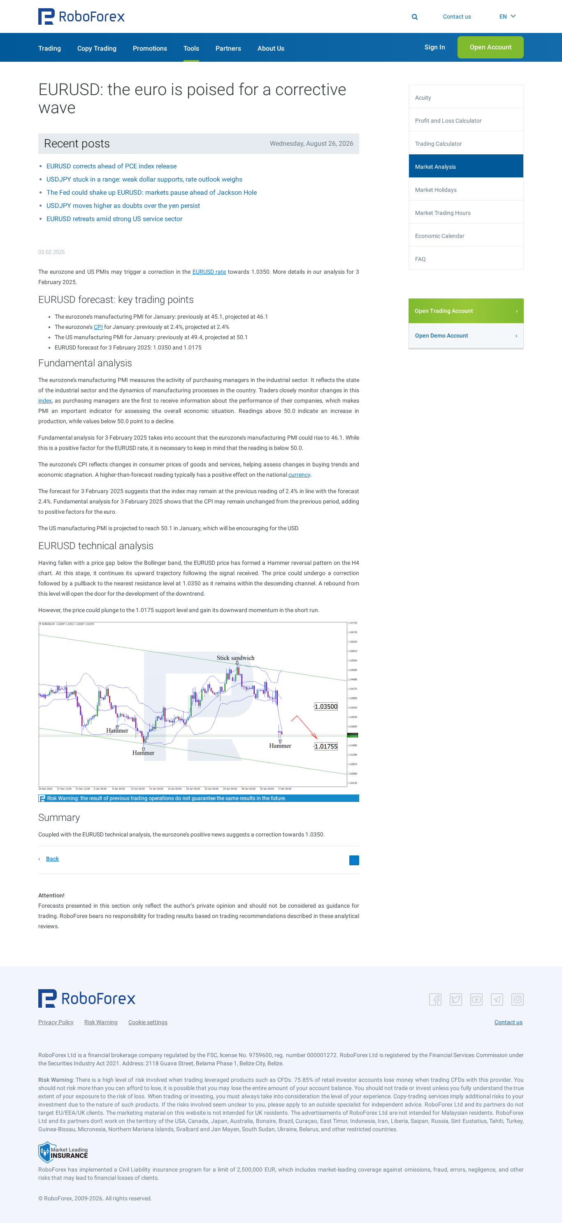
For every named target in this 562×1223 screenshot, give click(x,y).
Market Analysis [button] (435, 166)
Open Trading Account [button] (444, 310)
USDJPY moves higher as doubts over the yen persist (123, 206)
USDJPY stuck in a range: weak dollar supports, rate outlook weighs (144, 179)
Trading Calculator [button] (438, 143)
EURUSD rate (209, 271)
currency (299, 474)
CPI (98, 327)
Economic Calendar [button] (439, 236)
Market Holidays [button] (436, 189)
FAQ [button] (420, 259)
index (45, 400)
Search (286, 16)
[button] (81, 16)
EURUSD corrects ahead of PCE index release (111, 166)
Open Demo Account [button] (441, 335)
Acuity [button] (423, 97)
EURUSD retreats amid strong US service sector (114, 219)
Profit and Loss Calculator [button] (448, 120)
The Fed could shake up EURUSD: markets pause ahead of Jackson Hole (151, 192)
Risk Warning (101, 1022)
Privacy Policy (56, 1022)
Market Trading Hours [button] (443, 213)
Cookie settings (147, 1022)
